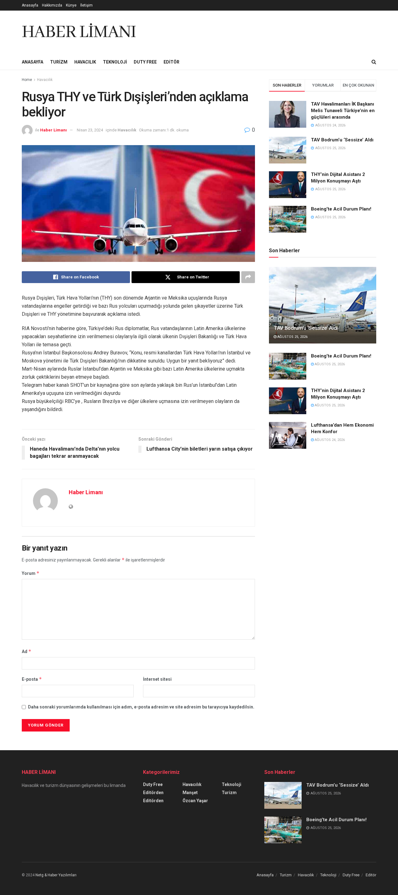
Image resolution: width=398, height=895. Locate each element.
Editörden (153, 792)
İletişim (86, 5)
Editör (171, 61)
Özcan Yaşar (195, 800)
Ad (26, 651)
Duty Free (145, 61)
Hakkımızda (52, 5)
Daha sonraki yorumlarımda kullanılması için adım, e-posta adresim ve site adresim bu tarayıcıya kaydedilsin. (141, 706)
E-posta (32, 679)
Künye (71, 5)
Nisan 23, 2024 (90, 130)
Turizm (58, 61)
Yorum (30, 573)
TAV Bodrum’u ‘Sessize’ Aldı (342, 140)
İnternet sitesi (157, 679)
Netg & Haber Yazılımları (55, 875)
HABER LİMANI (79, 32)
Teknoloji (115, 61)
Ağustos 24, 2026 (329, 440)
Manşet (190, 792)
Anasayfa (30, 5)
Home (27, 80)
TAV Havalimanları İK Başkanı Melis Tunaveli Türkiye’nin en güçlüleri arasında (343, 110)
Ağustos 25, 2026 (292, 337)
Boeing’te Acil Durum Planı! (342, 209)
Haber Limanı (53, 130)
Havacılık (85, 61)
